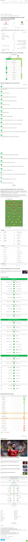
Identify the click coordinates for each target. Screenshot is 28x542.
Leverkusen (18, 338)
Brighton (18, 388)
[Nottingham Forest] (6, 23)
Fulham (18, 490)
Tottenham (5, 430)
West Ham (9, 385)
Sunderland (18, 378)
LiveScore (2, 15)
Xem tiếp (14, 185)
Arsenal (4, 406)
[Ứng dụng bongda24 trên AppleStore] (15, 523)
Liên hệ (2, 536)
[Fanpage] (7, 535)
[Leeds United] (22, 23)
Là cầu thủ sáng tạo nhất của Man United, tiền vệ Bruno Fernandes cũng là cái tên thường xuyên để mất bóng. (13, 460)
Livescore (2, 521)
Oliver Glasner (4, 265)
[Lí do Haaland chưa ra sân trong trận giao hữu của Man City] (25, 466)
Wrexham (18, 381)
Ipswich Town (5, 411)
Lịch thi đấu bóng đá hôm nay (17, 516)
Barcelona (18, 341)
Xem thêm (26, 438)
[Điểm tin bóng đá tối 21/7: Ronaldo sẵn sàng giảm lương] (25, 462)
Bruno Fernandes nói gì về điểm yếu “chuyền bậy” (10, 457)
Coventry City (8, 500)
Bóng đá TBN (15, 514)
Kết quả (8, 15)
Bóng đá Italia (15, 515)
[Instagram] (9, 535)
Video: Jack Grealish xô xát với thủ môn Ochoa (8, 472)
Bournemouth (5, 416)
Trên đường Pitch (3, 514)
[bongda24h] (1, 3)
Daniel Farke (17, 265)
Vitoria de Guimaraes (19, 349)
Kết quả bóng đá (16, 517)
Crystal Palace (8, 495)
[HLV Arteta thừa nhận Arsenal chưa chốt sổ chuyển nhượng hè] (25, 469)
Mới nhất (24, 84)
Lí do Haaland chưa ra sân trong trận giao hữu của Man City (10, 465)
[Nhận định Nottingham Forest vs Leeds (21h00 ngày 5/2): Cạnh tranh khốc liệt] (24, 272)
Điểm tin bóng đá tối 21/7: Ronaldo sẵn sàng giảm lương (9, 461)
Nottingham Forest (8, 282)
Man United (9, 370)
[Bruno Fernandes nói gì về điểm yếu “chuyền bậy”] (14, 448)
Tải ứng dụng (14, 522)
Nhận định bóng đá (3, 517)
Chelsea (4, 409)
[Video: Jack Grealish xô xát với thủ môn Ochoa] (25, 473)
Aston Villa (5, 425)
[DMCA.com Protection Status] (3, 540)
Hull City (4, 399)
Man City (5, 397)
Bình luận (2, 516)
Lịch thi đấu (5, 15)
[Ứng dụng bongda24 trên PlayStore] (12, 523)
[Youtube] (10, 535)
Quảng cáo (5, 536)
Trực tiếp (15, 15)
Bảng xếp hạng (11, 15)
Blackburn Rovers (19, 352)
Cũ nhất (26, 84)
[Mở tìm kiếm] (26, 1)
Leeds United (18, 282)
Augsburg (18, 367)
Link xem (18, 15)
